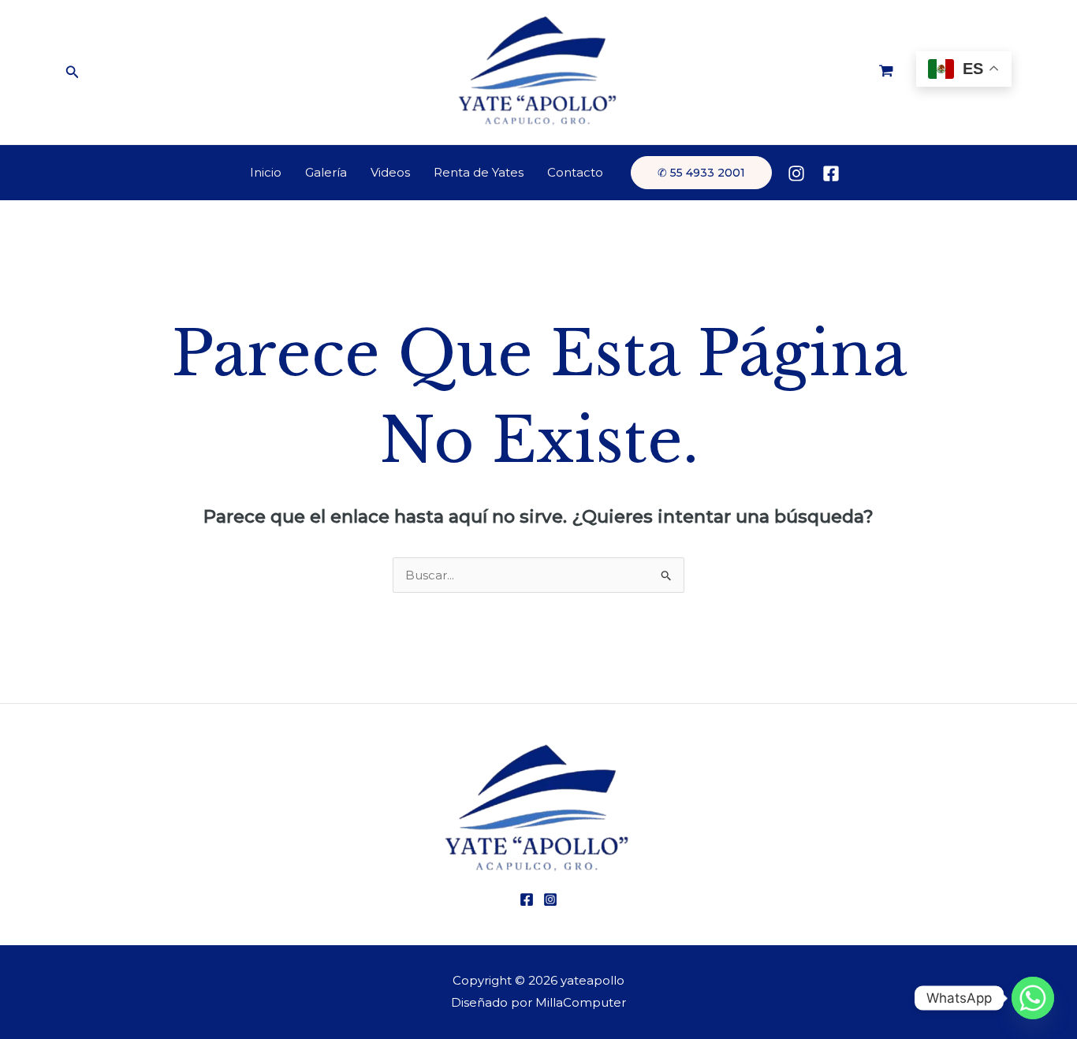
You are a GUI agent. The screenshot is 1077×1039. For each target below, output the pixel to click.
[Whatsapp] (1033, 998)
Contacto (575, 172)
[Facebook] (831, 173)
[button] (72, 72)
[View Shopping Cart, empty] (886, 72)
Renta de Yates (479, 172)
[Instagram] (796, 173)
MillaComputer (580, 1002)
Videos (390, 172)
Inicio (265, 172)
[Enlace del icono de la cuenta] (862, 173)
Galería (326, 172)
